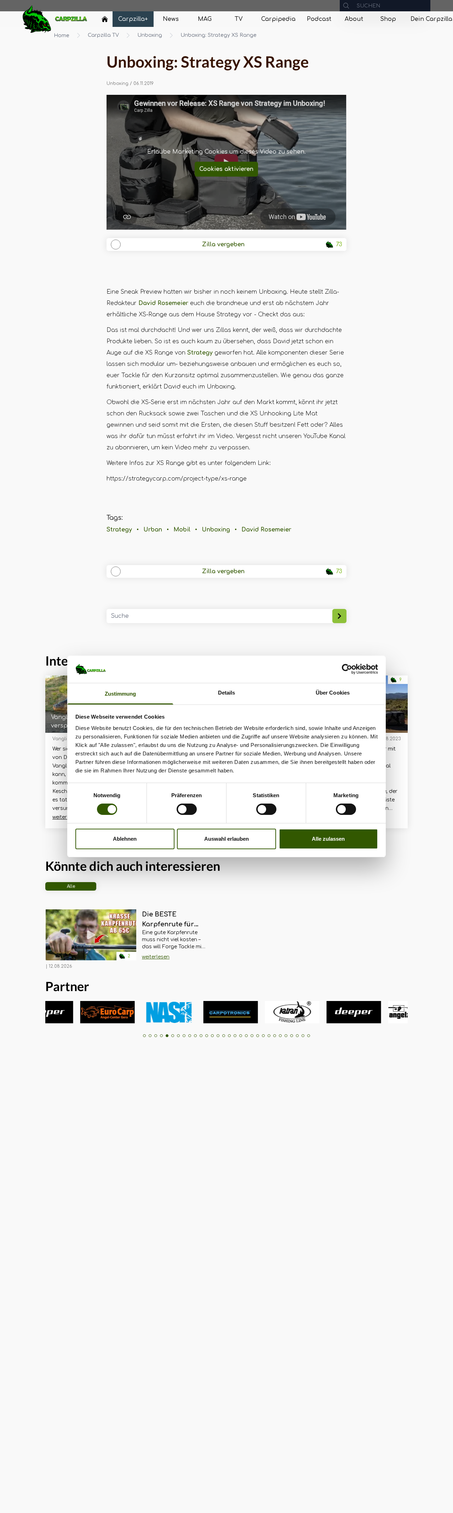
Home (61, 35)
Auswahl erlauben (226, 839)
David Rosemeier (163, 303)
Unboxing (149, 35)
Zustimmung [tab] (120, 694)
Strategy (200, 353)
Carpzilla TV (103, 35)
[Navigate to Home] (105, 21)
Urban (152, 530)
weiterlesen (66, 817)
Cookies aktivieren (226, 169)
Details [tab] (226, 693)
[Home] (105, 19)
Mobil (181, 530)
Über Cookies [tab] (333, 693)
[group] (75, 1012)
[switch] (187, 809)
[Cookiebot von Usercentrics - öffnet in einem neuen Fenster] (347, 669)
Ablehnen (125, 839)
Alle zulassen (328, 839)
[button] (144, 1035)
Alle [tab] (71, 886)
